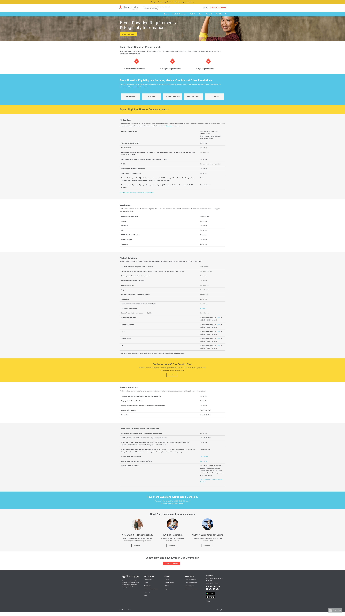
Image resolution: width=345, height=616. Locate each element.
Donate (166, 14)
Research (209, 14)
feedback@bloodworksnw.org (212, 583)
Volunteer (167, 579)
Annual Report (147, 585)
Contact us (169, 126)
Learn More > (204, 456)
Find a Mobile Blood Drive (191, 582)
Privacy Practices (221, 610)
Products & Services (179, 14)
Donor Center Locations (191, 579)
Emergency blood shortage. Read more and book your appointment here (172, 2)
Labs (200, 14)
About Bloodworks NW (149, 579)
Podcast (167, 585)
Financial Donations (169, 582)
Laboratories (147, 592)
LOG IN (205, 8)
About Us (219, 14)
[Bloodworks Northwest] (129, 7)
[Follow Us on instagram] (214, 589)
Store (145, 595)
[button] (335, 612)
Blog (166, 589)
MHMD (208, 601)
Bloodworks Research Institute (151, 589)
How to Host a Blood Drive (192, 589)
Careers (146, 582)
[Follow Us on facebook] (207, 589)
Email (218, 318)
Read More (203, 308)
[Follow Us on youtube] (217, 589)
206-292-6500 (209, 580)
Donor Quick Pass (190, 585)
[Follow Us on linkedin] (210, 589)
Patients (193, 14)
